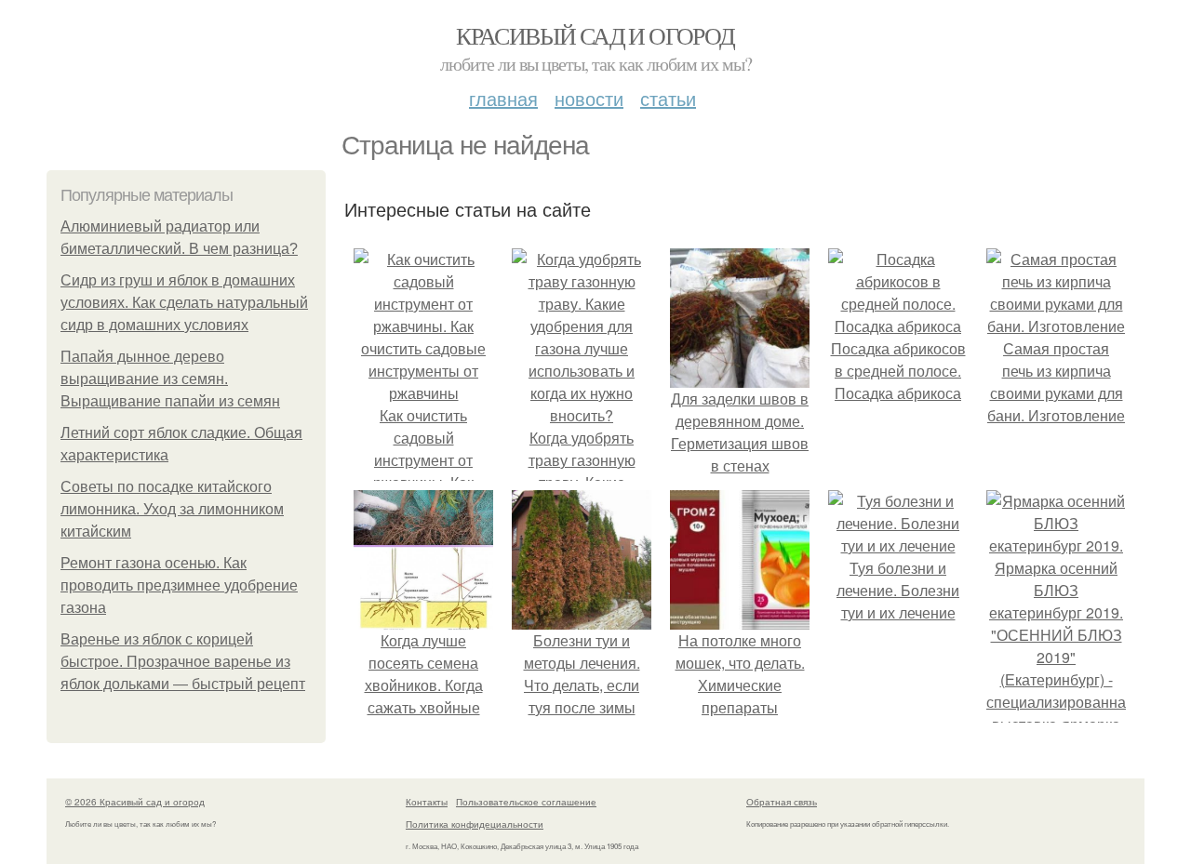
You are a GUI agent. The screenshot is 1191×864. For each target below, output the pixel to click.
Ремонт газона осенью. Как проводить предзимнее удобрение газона (179, 585)
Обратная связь (781, 801)
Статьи (668, 98)
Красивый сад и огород (595, 35)
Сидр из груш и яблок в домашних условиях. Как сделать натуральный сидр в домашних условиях (184, 302)
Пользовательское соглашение (526, 801)
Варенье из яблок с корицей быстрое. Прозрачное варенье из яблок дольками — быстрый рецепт (182, 661)
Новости (589, 98)
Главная (503, 98)
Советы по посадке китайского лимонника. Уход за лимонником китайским (172, 509)
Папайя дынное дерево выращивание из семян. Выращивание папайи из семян (170, 379)
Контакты (427, 801)
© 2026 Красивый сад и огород (135, 801)
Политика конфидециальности (474, 824)
